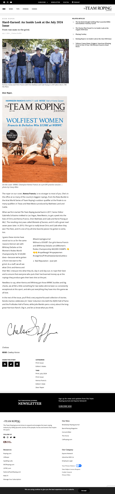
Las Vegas (32, 215)
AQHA (55, 301)
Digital (66, 2)
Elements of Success (40, 222)
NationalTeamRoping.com (12, 472)
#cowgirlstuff (38, 256)
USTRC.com (7, 468)
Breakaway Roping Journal (70, 425)
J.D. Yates (28, 301)
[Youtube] (11, 2)
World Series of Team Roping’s (23, 200)
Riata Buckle (61, 197)
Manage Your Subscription (12, 479)
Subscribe (42, 2)
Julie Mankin (39, 304)
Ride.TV (5, 476)
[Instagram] (7, 2)
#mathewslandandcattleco (55, 256)
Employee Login (67, 461)
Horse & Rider (66, 432)
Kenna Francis (23, 219)
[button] (4, 364)
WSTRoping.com (8, 465)
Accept (83, 491)
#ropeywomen (56, 252)
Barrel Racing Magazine (69, 428)
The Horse (65, 436)
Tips (17, 9)
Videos (34, 9)
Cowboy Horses (14, 352)
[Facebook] (4, 2)
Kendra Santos (8, 301)
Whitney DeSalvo (9, 247)
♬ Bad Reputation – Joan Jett (45, 261)
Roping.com (7, 453)
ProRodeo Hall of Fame (19, 304)
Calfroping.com (67, 439)
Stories (26, 9)
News (11, 9)
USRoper (6, 457)
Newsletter (55, 2)
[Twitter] (11, 437)
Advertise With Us (68, 457)
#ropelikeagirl (44, 252)
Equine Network (67, 453)
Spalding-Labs (8, 461)
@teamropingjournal (42, 239)
